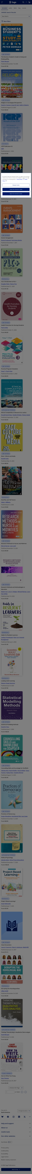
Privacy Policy (19, 179)
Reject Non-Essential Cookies (16, 193)
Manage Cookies (16, 185)
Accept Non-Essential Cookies (16, 189)
